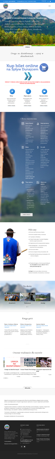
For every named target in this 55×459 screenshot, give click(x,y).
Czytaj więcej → (8, 441)
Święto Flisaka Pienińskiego (28, 369)
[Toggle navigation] (50, 6)
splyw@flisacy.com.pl (22, 1)
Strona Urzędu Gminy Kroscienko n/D (39, 252)
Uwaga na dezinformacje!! (11, 369)
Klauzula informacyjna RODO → (11, 443)
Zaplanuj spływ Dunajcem (43, 429)
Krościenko (35, 273)
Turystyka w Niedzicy (35, 237)
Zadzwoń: (9, 1)
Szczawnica (41, 273)
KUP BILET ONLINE (33, 1)
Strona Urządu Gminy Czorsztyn (38, 234)
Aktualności (12, 303)
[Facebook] (48, 1)
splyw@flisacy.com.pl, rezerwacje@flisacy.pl (26, 440)
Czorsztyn (46, 273)
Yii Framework (35, 453)
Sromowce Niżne (34, 249)
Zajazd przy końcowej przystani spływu (39, 243)
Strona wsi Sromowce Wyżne (37, 232)
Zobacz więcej (11, 105)
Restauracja (27, 303)
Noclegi (43, 303)
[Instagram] (50, 1)
